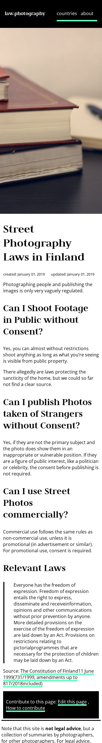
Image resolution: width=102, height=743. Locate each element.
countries (67, 13)
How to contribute (25, 708)
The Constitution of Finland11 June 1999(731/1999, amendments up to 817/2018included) (48, 677)
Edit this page (72, 702)
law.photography (25, 13)
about (87, 13)
